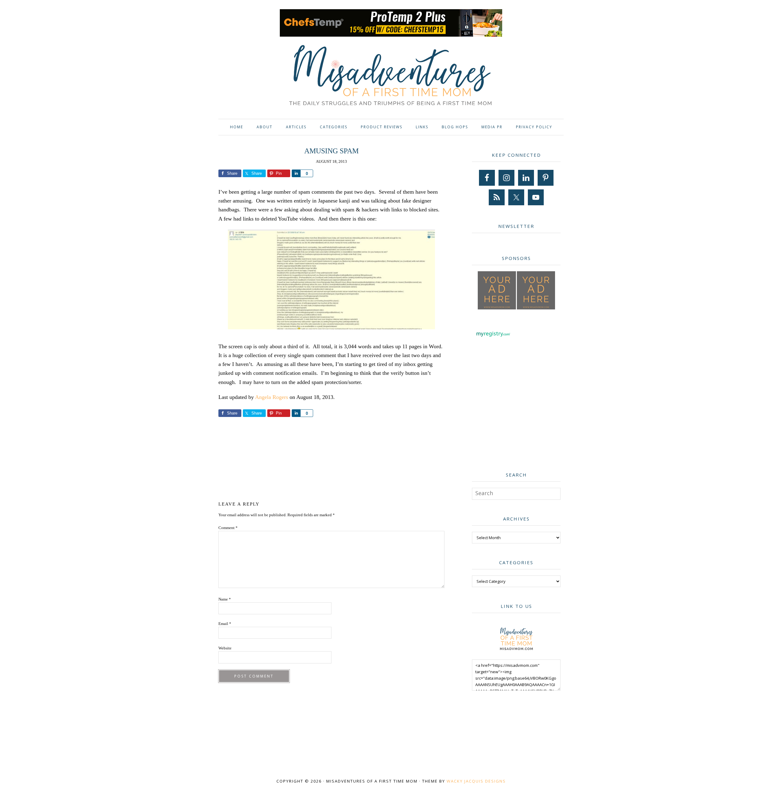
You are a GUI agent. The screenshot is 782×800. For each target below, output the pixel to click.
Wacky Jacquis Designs (476, 781)
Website (225, 648)
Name (224, 599)
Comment (228, 527)
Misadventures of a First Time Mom (391, 76)
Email (224, 623)
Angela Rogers (271, 397)
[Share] (296, 173)
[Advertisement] (331, 458)
